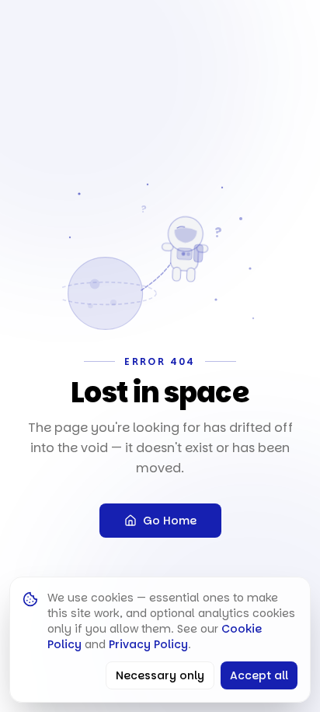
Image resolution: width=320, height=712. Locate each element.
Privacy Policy (148, 644)
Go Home (170, 520)
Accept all (259, 675)
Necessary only (160, 675)
